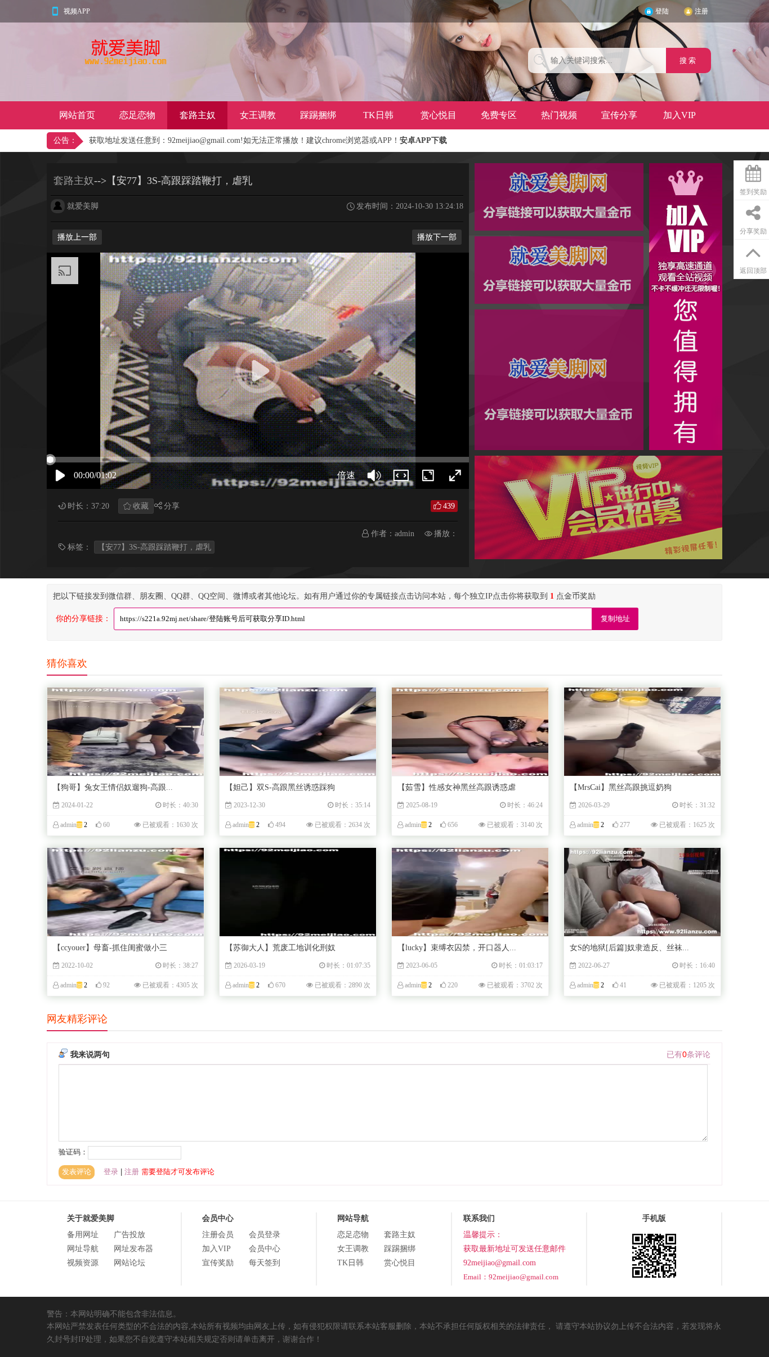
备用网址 (83, 1234)
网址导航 (83, 1248)
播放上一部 (77, 237)
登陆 (662, 11)
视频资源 (83, 1263)
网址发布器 (133, 1248)
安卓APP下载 (423, 140)
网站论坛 (129, 1263)
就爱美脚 (83, 206)
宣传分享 (619, 115)
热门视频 (559, 115)
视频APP (77, 11)
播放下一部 (437, 237)
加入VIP (679, 115)
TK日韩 (378, 115)
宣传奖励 (218, 1263)
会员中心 (264, 1248)
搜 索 (688, 60)
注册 (701, 11)
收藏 (141, 506)
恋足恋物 (137, 115)
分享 (172, 506)
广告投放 (129, 1234)
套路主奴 (198, 115)
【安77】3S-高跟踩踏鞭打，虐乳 (154, 547)
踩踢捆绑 (318, 115)
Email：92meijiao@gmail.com (510, 1277)
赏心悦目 (439, 115)
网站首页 (77, 115)
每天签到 (264, 1263)
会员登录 (264, 1234)
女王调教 (258, 115)
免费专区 (499, 115)
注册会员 (218, 1234)
